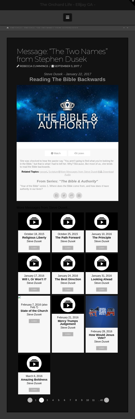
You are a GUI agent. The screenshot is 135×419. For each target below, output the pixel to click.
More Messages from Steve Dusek (79, 171)
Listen (81, 153)
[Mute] (105, 145)
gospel (43, 171)
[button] (67, 17)
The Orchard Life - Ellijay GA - (67, 5)
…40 (100, 400)
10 (87, 400)
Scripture (53, 171)
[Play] (20, 145)
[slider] (63, 145)
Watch (57, 153)
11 (93, 400)
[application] (67, 145)
